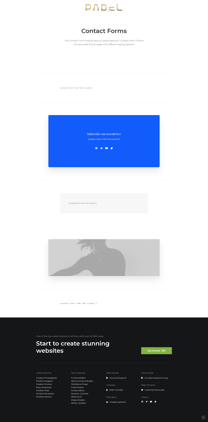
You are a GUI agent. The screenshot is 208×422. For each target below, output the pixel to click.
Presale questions (118, 402)
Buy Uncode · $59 (156, 351)
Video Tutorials (116, 390)
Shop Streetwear (44, 387)
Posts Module (77, 387)
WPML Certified (78, 403)
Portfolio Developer (45, 393)
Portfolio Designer (44, 381)
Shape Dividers (78, 400)
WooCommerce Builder (82, 381)
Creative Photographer (46, 378)
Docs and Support (118, 378)
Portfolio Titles (42, 390)
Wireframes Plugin (79, 384)
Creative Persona (44, 384)
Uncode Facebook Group (156, 378)
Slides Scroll (76, 397)
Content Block (77, 390)
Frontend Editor (78, 378)
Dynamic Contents (79, 393)
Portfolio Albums (44, 397)
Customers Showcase (154, 390)
